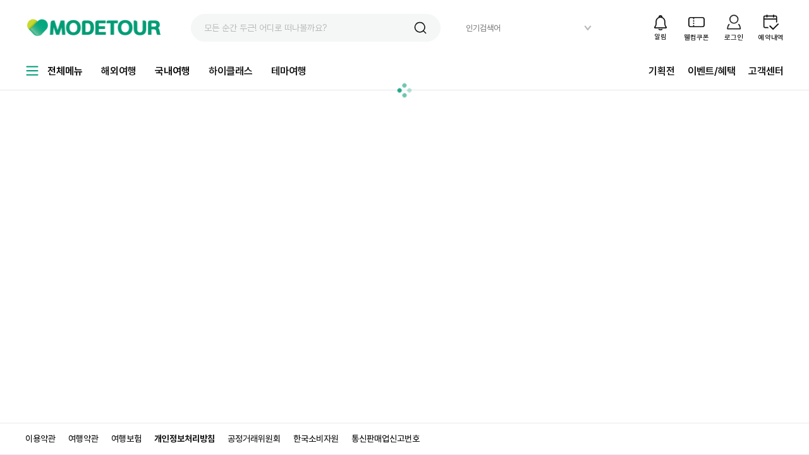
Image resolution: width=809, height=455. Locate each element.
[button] (420, 28)
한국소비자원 (316, 439)
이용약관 (40, 439)
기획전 (661, 71)
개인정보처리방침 (184, 439)
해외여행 (119, 71)
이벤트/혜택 (712, 71)
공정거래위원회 (254, 439)
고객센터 (766, 71)
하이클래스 (231, 71)
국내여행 (172, 71)
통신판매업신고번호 (385, 439)
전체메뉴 (65, 71)
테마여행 (289, 71)
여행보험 (126, 439)
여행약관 (83, 439)
